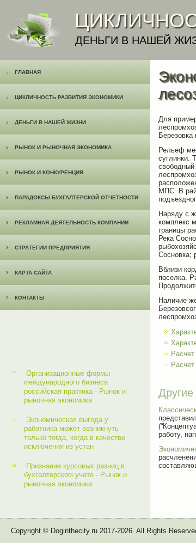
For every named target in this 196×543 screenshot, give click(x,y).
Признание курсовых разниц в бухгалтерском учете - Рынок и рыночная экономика (75, 475)
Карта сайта (33, 273)
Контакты (30, 298)
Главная (28, 72)
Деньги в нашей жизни (50, 122)
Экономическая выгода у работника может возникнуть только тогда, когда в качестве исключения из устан (74, 433)
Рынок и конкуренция (49, 172)
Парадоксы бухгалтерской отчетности (76, 197)
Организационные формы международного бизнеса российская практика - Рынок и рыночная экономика (75, 386)
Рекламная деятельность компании (71, 222)
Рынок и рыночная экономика (63, 147)
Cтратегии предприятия (52, 248)
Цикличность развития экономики (69, 97)
